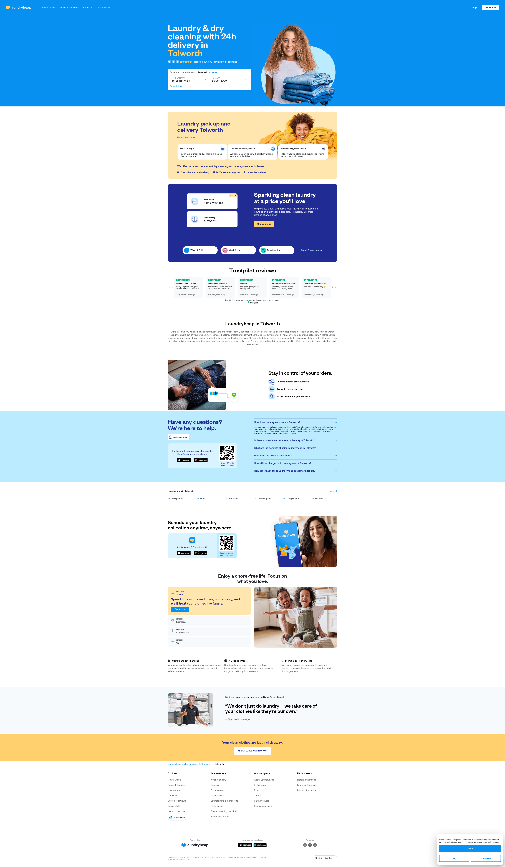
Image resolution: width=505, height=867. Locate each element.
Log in (475, 7)
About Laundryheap (264, 779)
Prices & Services (69, 7)
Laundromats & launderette (224, 800)
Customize (486, 858)
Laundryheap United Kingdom (183, 764)
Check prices (264, 224)
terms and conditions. (258, 857)
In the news (260, 785)
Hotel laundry (218, 806)
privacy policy (240, 857)
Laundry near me (176, 811)
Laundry (215, 785)
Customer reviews (177, 800)
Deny (454, 858)
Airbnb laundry (218, 779)
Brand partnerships (307, 785)
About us (87, 7)
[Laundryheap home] (18, 7)
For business (103, 7)
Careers (258, 795)
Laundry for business (308, 790)
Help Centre (174, 790)
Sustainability (174, 806)
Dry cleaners (217, 795)
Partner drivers (261, 800)
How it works (48, 7)
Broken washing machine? (224, 811)
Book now (491, 7)
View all (333, 491)
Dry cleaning (217, 790)
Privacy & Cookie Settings (178, 859)
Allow (470, 849)
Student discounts (220, 816)
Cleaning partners (263, 806)
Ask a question (180, 437)
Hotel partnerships (306, 779)
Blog (256, 790)
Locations (172, 795)
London (206, 764)
